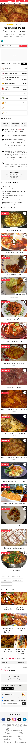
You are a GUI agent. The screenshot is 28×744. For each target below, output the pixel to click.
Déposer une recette (7, 688)
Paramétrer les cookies (16, 725)
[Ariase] (7, 742)
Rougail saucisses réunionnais (10, 191)
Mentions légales (5, 726)
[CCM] (7, 733)
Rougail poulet (6, 186)
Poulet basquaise (7, 195)
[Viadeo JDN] (20, 739)
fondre (22, 140)
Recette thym (5, 576)
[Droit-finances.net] (20, 736)
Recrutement (22, 724)
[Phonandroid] (20, 742)
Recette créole (6, 580)
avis (19, 24)
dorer (19, 129)
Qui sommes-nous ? (7, 724)
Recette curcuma (7, 584)
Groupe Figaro (12, 726)
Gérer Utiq (24, 725)
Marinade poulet (7, 200)
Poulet (19, 3)
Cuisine (5, 698)
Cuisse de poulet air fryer (9, 202)
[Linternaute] (7, 736)
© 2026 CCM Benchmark (21, 726)
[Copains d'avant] (7, 739)
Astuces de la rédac (8, 700)
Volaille (14, 3)
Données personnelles (6, 725)
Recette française (17, 580)
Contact (13, 724)
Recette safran (16, 576)
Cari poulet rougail (7, 189)
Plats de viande (7, 3)
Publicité (17, 724)
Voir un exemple (22, 698)
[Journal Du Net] (20, 733)
